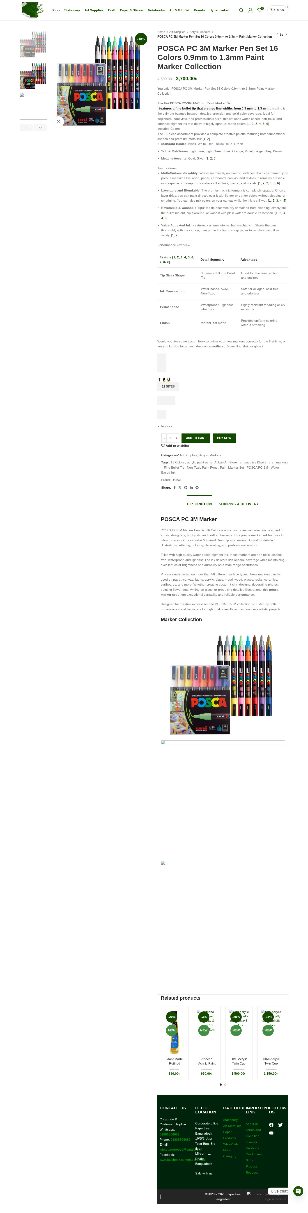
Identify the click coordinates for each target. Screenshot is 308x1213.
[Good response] (161, 358)
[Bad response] (161, 367)
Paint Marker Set (232, 467)
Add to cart (196, 438)
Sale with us (203, 1173)
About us (252, 1124)
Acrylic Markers (200, 32)
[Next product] (286, 34)
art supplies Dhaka (253, 462)
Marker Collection (181, 619)
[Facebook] (271, 1125)
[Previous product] (277, 34)
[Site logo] (32, 10)
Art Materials (232, 1126)
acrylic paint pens (199, 462)
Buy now (224, 438)
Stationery (230, 1120)
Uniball (176, 480)
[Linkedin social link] (191, 487)
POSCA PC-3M (257, 467)
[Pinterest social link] (186, 487)
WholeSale (231, 1144)
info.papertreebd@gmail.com (180, 1149)
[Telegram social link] (197, 487)
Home (161, 32)
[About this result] (161, 400)
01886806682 (169, 1134)
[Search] (241, 10)
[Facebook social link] (174, 487)
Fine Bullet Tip (174, 467)
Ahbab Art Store (225, 462)
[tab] (199, 502)
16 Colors (177, 462)
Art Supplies (177, 32)
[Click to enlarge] (58, 122)
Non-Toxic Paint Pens (202, 467)
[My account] (250, 10)
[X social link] (180, 487)
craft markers (278, 462)
